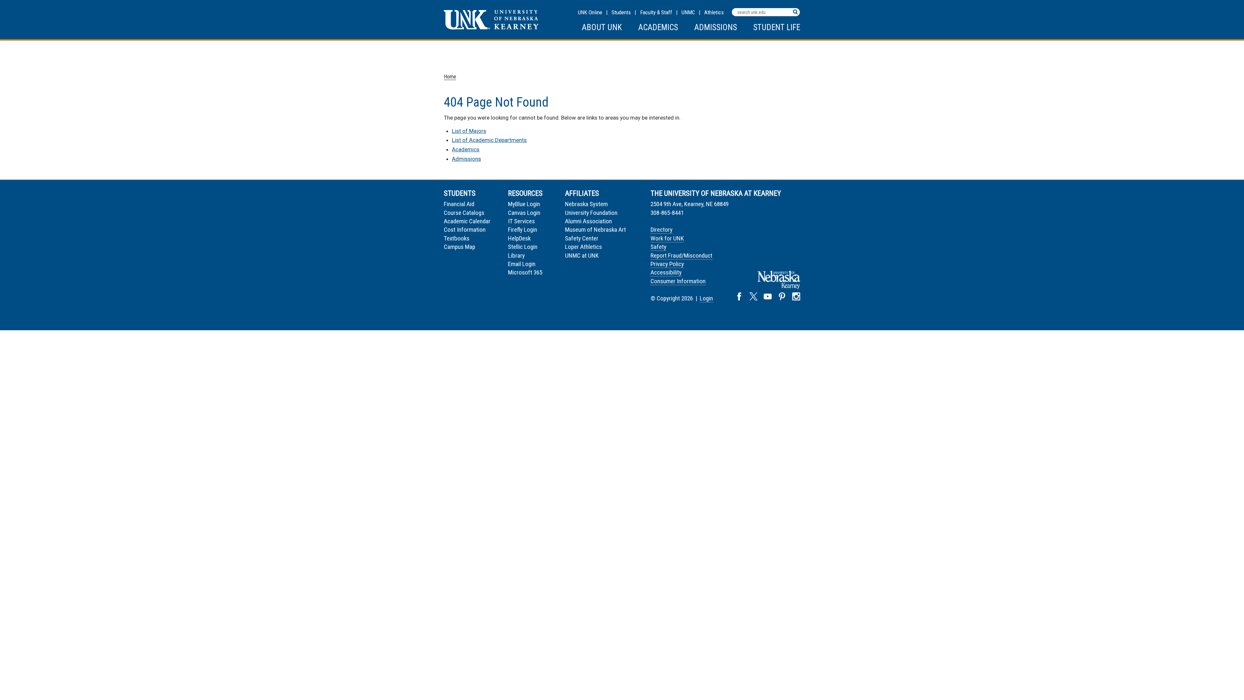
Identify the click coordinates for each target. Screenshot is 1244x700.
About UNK (602, 27)
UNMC (688, 12)
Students (621, 12)
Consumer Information (678, 281)
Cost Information (465, 229)
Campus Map (459, 247)
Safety (658, 247)
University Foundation (591, 212)
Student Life (776, 27)
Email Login (522, 264)
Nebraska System (586, 204)
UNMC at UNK (582, 255)
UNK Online (590, 12)
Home (450, 77)
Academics (658, 27)
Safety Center (581, 238)
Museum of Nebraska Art (595, 229)
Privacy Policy (667, 264)
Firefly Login (522, 229)
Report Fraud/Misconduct (681, 255)
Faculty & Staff (656, 12)
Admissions (715, 27)
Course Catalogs (464, 212)
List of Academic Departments (489, 140)
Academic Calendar (467, 221)
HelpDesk (519, 238)
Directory (662, 229)
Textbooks (456, 238)
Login (706, 298)
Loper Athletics (583, 247)
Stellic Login (522, 247)
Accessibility (666, 272)
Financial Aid (459, 204)
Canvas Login (524, 212)
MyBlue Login (524, 204)
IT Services (521, 221)
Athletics (714, 12)
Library (516, 255)
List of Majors (469, 131)
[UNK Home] (491, 27)
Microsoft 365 (525, 272)
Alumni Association (588, 221)
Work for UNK (667, 238)
